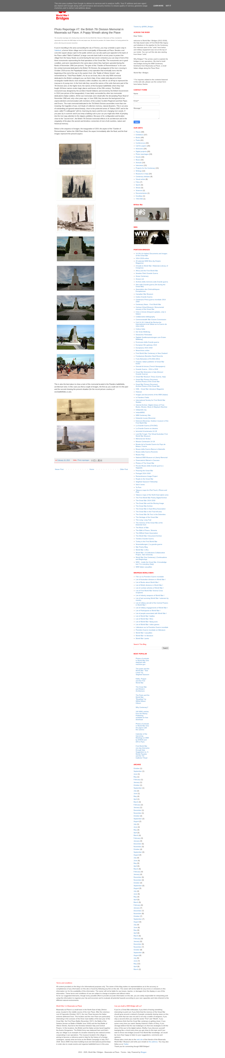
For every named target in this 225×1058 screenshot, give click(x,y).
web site (140, 1039)
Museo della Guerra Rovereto (147, 452)
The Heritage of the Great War (147, 517)
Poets (138, 140)
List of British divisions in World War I (149, 585)
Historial (139, 392)
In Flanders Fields (142, 397)
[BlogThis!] (94, 460)
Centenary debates (143, 176)
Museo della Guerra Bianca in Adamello (150, 449)
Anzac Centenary (142, 276)
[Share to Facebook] (99, 460)
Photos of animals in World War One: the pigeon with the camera (142, 727)
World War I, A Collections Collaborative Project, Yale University (150, 554)
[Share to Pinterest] (101, 460)
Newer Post (59, 469)
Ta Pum (138, 487)
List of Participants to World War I (148, 610)
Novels (138, 157)
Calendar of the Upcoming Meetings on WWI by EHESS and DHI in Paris (142, 738)
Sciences (139, 190)
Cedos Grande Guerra (144, 297)
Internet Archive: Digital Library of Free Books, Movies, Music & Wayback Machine (151, 406)
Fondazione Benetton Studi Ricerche (149, 356)
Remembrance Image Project (147, 476)
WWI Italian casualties (144, 567)
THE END (139, 199)
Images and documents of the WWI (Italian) (152, 395)
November (137, 813)
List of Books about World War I (147, 582)
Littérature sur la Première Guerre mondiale (152, 627)
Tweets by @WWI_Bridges (143, 27)
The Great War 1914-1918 (145, 500)
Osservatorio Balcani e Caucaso (147, 460)
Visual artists (140, 179)
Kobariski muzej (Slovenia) (145, 418)
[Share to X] (97, 460)
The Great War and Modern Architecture (141, 689)
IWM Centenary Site (143, 415)
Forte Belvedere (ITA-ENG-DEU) (148, 359)
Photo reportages (83, 460)
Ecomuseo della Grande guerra (147, 342)
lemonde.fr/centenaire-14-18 (146, 431)
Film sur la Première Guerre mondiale (150, 577)
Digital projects (141, 151)
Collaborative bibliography (145, 317)
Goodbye (139, 196)
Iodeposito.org (141, 410)
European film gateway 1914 (146, 345)
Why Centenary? (142, 707)
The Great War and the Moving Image (150, 503)
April (135, 799)
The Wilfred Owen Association (147, 533)
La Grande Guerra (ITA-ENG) (147, 426)
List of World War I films (144, 619)
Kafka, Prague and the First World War (141, 681)
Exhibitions (140, 135)
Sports (138, 185)
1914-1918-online (142, 258)
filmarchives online (142, 350)
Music (138, 160)
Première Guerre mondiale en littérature (150, 630)
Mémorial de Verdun (143, 439)
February (137, 779)
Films (138, 182)
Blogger (143, 1052)
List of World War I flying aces (147, 622)
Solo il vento (140, 484)
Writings (139, 171)
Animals (139, 162)
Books (138, 137)
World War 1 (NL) (142, 550)
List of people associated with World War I (151, 613)
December (137, 810)
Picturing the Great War (144, 471)
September (138, 771)
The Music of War (142, 527)
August (136, 821)
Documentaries (141, 193)
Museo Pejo (140, 455)
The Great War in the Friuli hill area (149, 512)
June (135, 774)
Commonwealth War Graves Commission (151, 319)
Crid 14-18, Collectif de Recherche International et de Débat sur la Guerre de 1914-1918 (151, 324)
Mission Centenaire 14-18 (145, 441)
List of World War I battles (145, 616)
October (137, 768)
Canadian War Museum (144, 294)
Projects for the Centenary (145, 168)
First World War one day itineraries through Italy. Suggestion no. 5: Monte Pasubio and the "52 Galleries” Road (142, 752)
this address (153, 1042)
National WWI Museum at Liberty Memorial (151, 457)
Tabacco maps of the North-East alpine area (152, 495)
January (137, 782)
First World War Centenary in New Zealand (151, 353)
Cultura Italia (140, 329)
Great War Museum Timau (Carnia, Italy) (151, 377)
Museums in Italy (142, 174)
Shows (138, 188)
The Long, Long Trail (143, 520)
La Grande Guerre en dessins (147, 428)
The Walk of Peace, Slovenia (146, 530)
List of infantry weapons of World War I (150, 595)
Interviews (139, 165)
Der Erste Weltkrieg (143, 332)
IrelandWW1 (140, 412)
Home (92, 469)
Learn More (158, 6)
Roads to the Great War (144, 479)
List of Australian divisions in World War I (151, 579)
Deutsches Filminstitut (144, 335)
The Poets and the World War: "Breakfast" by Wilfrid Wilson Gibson (142, 699)
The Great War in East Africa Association (151, 509)
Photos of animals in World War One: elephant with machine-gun (142, 661)
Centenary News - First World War (148, 304)
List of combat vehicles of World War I (150, 588)
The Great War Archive (144, 506)
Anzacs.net (140, 279)
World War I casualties (144, 633)
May (135, 777)
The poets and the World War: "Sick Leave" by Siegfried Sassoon (142, 671)
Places (138, 132)
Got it (168, 6)
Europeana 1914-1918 (144, 348)
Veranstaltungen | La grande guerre (149, 544)
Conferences (140, 143)
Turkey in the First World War (146, 541)
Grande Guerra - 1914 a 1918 (147, 369)
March (136, 802)
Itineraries (139, 149)
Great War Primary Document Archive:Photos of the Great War (148, 380)
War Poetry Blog (142, 547)
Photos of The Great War (145, 463)
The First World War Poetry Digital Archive (151, 498)
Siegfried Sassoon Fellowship (147, 482)
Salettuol (57, 50)
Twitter (126, 1044)
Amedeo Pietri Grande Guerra (147, 273)
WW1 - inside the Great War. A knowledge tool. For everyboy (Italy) (151, 563)
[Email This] (92, 460)
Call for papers (141, 146)
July (135, 791)
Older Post (124, 469)
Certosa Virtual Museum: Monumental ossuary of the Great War (150, 308)
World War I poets (142, 638)
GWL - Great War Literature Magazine (150, 389)
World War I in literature (144, 636)
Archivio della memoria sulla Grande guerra (152, 282)
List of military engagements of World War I (152, 608)
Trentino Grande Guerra (145, 539)
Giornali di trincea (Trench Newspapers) (150, 366)
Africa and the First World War (147, 271)
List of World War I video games (147, 624)
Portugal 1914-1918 (143, 473)
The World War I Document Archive (149, 536)
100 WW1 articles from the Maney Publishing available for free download (142, 715)
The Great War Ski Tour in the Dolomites (151, 514)
